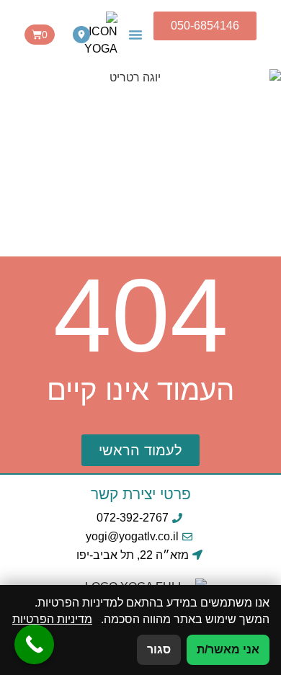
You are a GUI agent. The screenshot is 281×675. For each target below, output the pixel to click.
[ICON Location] (81, 34)
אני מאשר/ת (228, 649)
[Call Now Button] (34, 644)
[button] (135, 34)
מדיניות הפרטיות (52, 619)
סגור (159, 649)
